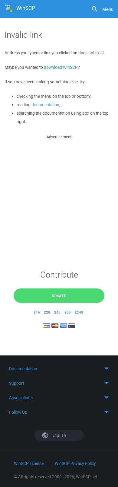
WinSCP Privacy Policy (75, 463)
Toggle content (59, 368)
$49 (57, 312)
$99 (67, 312)
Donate (59, 295)
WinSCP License (29, 463)
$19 (37, 312)
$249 (79, 312)
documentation (45, 104)
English (58, 435)
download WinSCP (61, 67)
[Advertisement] (59, 199)
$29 (47, 312)
